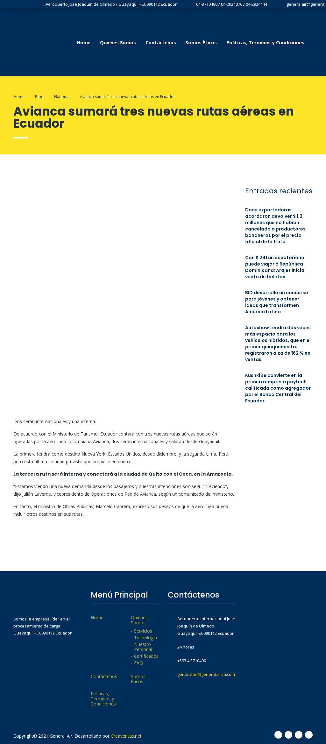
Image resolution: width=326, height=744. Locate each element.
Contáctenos (160, 42)
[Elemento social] (315, 42)
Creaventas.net (126, 736)
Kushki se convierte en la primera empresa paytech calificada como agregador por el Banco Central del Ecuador (278, 388)
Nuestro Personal (143, 647)
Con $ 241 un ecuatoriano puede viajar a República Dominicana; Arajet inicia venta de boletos (274, 267)
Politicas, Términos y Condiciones (265, 42)
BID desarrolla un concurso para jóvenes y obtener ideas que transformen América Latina (276, 302)
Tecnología (145, 637)
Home (83, 42)
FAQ (138, 662)
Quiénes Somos (118, 42)
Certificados (146, 656)
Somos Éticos (201, 42)
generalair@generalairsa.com (206, 674)
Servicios (143, 631)
